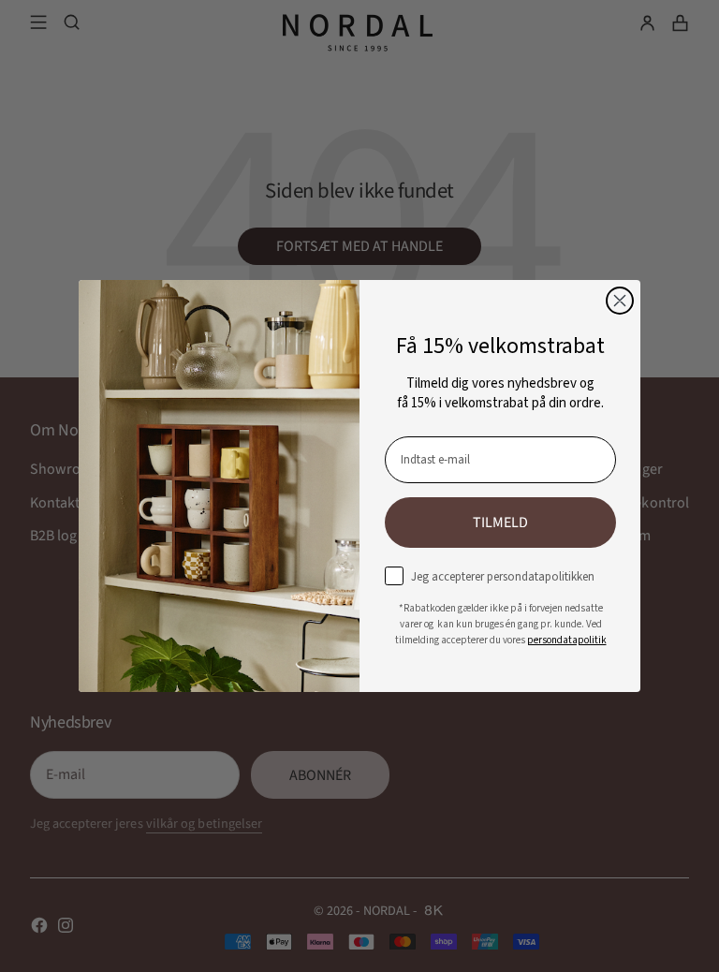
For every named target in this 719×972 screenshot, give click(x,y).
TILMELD (500, 522)
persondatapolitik (567, 640)
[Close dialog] (620, 300)
